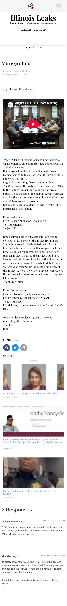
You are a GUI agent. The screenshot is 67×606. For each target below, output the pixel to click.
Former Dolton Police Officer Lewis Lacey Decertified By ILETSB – (32, 492)
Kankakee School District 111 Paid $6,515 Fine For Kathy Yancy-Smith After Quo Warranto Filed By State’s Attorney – (32, 442)
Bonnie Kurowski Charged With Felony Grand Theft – (30, 393)
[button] (59, 5)
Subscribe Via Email (33, 30)
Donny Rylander (10, 521)
